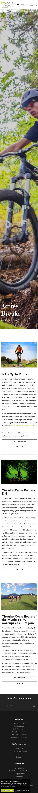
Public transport (19, 779)
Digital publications (19, 773)
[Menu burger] (31, 5)
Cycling (15, 320)
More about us (19, 723)
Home (3, 319)
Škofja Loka (19, 748)
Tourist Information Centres (19, 771)
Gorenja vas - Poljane (19, 751)
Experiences (16, 319)
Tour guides (19, 776)
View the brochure (20, 441)
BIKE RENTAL (19, 447)
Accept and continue (7, 790)
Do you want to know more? (22, 790)
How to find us (19, 768)
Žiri (19, 754)
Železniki (19, 757)
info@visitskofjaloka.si (19, 737)
